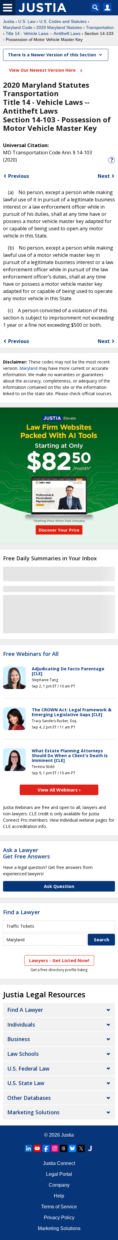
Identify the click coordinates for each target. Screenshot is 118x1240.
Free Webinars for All (31, 654)
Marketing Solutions (33, 1112)
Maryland (28, 368)
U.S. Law (26, 21)
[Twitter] (81, 1148)
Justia (8, 21)
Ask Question (59, 886)
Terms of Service (59, 1206)
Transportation (100, 27)
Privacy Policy (59, 1217)
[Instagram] (54, 1148)
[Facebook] (46, 1148)
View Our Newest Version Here (43, 70)
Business (18, 1039)
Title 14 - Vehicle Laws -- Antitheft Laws (43, 33)
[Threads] (63, 1148)
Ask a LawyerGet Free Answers (26, 853)
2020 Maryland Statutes (59, 27)
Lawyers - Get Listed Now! (59, 960)
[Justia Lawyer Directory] (89, 1148)
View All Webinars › (59, 790)
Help (59, 1195)
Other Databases (29, 1097)
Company (59, 1185)
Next (104, 176)
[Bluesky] (72, 1148)
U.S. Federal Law (28, 1068)
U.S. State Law (25, 1083)
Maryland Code (17, 27)
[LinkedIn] (28, 1148)
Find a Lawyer (21, 912)
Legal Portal (59, 1174)
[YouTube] (37, 1148)
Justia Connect (59, 1163)
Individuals (21, 1024)
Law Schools (23, 1053)
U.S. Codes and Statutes (63, 21)
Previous (18, 176)
